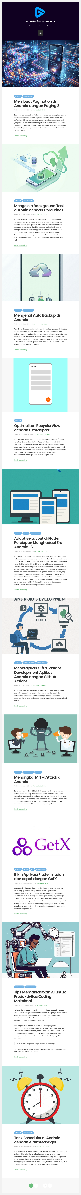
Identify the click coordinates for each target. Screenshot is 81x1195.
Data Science (19, 987)
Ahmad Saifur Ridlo (39, 110)
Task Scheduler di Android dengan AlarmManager (37, 1140)
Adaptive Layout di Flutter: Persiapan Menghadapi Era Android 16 (38, 543)
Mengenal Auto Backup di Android (37, 317)
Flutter (26, 533)
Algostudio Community (40, 21)
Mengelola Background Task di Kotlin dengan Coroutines (39, 208)
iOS (32, 869)
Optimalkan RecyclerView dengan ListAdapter (37, 428)
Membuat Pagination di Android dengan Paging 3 (36, 103)
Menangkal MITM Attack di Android (37, 779)
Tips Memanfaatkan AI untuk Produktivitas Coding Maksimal (40, 996)
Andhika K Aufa (42, 1005)
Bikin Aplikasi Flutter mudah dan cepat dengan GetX (39, 876)
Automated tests (29, 663)
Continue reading (20, 136)
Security (38, 772)
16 (45, 1185)
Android (18, 96)
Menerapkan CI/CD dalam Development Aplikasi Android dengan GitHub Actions (37, 674)
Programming (28, 96)
